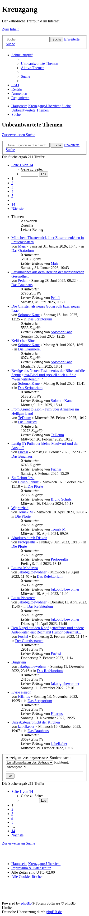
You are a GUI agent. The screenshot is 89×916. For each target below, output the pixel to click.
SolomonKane (29, 315)
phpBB (26, 903)
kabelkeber (26, 726)
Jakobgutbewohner (32, 572)
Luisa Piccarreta (23, 598)
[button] (22, 165)
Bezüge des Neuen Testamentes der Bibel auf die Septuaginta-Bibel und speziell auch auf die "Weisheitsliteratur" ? (48, 375)
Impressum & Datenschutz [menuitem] (31, 868)
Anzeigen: (14, 758)
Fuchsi (23, 452)
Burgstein (18, 662)
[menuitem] (39, 63)
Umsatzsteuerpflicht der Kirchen (35, 722)
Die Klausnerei (29, 349)
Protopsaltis (26, 542)
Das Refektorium (49, 576)
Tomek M (25, 512)
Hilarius (24, 696)
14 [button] (13, 204)
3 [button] (12, 187)
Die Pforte (35, 486)
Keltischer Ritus (23, 341)
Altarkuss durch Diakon (29, 538)
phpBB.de (54, 912)
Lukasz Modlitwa (24, 568)
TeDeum (24, 418)
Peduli (23, 280)
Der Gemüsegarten (29, 641)
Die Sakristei (27, 422)
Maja (22, 246)
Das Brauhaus (22, 285)
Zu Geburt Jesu (22, 478)
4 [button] (12, 191)
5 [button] (12, 196)
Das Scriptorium (40, 319)
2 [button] (12, 183)
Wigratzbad (19, 508)
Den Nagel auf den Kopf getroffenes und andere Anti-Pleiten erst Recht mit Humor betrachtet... (47, 630)
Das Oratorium (22, 250)
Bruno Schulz (28, 482)
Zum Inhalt (10, 29)
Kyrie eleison (21, 692)
